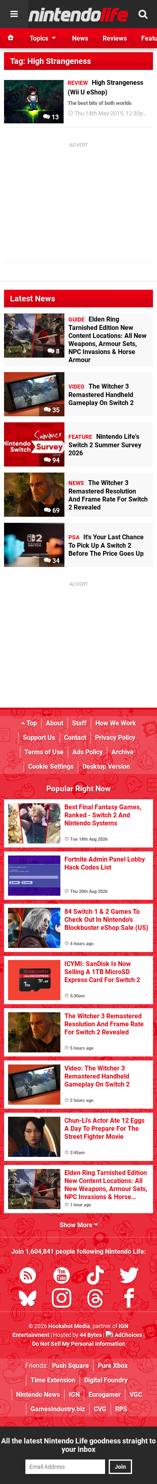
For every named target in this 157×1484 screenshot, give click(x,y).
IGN (74, 1394)
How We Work (115, 723)
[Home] (11, 38)
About (54, 723)
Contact (75, 737)
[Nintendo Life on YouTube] (61, 1276)
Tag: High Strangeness (50, 61)
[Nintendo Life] (78, 14)
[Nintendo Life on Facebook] (129, 1299)
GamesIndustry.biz (58, 1409)
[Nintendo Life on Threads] (95, 1299)
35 (55, 410)
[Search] (143, 14)
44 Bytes (91, 1335)
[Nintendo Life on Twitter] (129, 1276)
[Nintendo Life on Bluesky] (28, 1299)
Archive (123, 752)
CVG (100, 1409)
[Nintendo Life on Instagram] (61, 1299)
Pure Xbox (113, 1365)
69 (55, 510)
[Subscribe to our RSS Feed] (28, 1276)
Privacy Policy (115, 737)
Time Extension (53, 1380)
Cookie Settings (51, 766)
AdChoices (128, 1335)
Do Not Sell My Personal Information (78, 1344)
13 (54, 117)
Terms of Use (44, 752)
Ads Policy (87, 752)
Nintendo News (38, 1394)
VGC (136, 1394)
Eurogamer (105, 1394)
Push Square (70, 1365)
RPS (121, 1409)
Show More (77, 1225)
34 (55, 561)
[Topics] (14, 14)
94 (55, 460)
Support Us (39, 737)
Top (31, 723)
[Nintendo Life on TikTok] (95, 1276)
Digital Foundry (106, 1380)
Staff (79, 723)
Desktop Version (106, 766)
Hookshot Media (69, 1326)
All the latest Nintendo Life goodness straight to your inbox (78, 1445)
